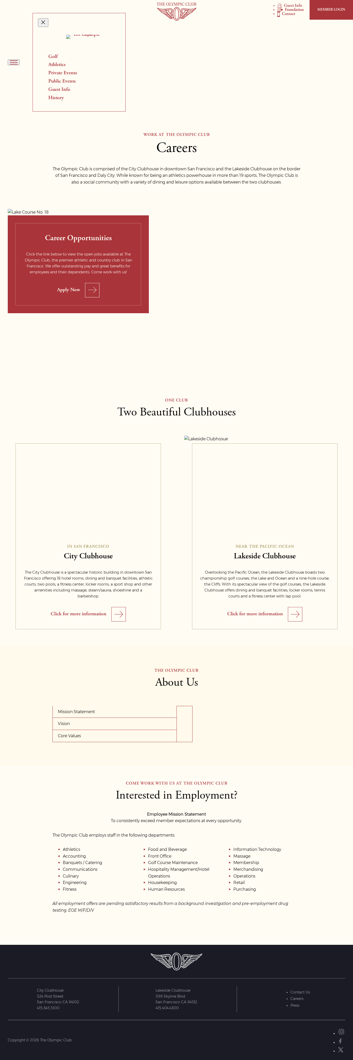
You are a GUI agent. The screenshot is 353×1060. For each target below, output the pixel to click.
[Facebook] (340, 1041)
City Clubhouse (88, 556)
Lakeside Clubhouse (265, 556)
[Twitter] (341, 1049)
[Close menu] (43, 22)
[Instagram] (341, 1032)
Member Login (331, 10)
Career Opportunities (78, 238)
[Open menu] (14, 62)
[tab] (114, 712)
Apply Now (68, 290)
